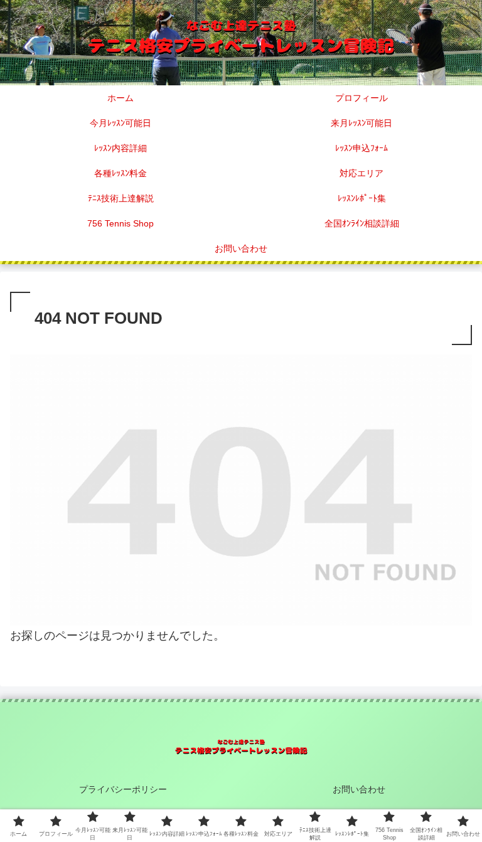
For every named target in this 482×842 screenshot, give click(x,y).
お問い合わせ (359, 789)
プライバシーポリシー (123, 789)
